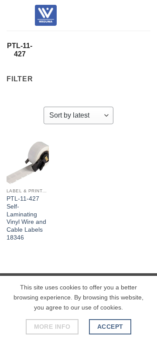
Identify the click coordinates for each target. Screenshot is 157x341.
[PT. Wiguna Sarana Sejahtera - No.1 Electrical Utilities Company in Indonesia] (46, 15)
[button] (12, 15)
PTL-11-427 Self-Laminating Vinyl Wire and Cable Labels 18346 (26, 217)
